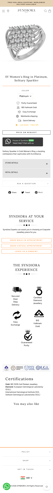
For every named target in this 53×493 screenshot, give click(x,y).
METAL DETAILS (11, 172)
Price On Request (26, 132)
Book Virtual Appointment (26, 246)
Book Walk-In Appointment (26, 240)
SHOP (26, 461)
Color (25, 91)
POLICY (26, 452)
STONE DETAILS (11, 163)
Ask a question (26, 184)
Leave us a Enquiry (26, 251)
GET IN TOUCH (26, 469)
